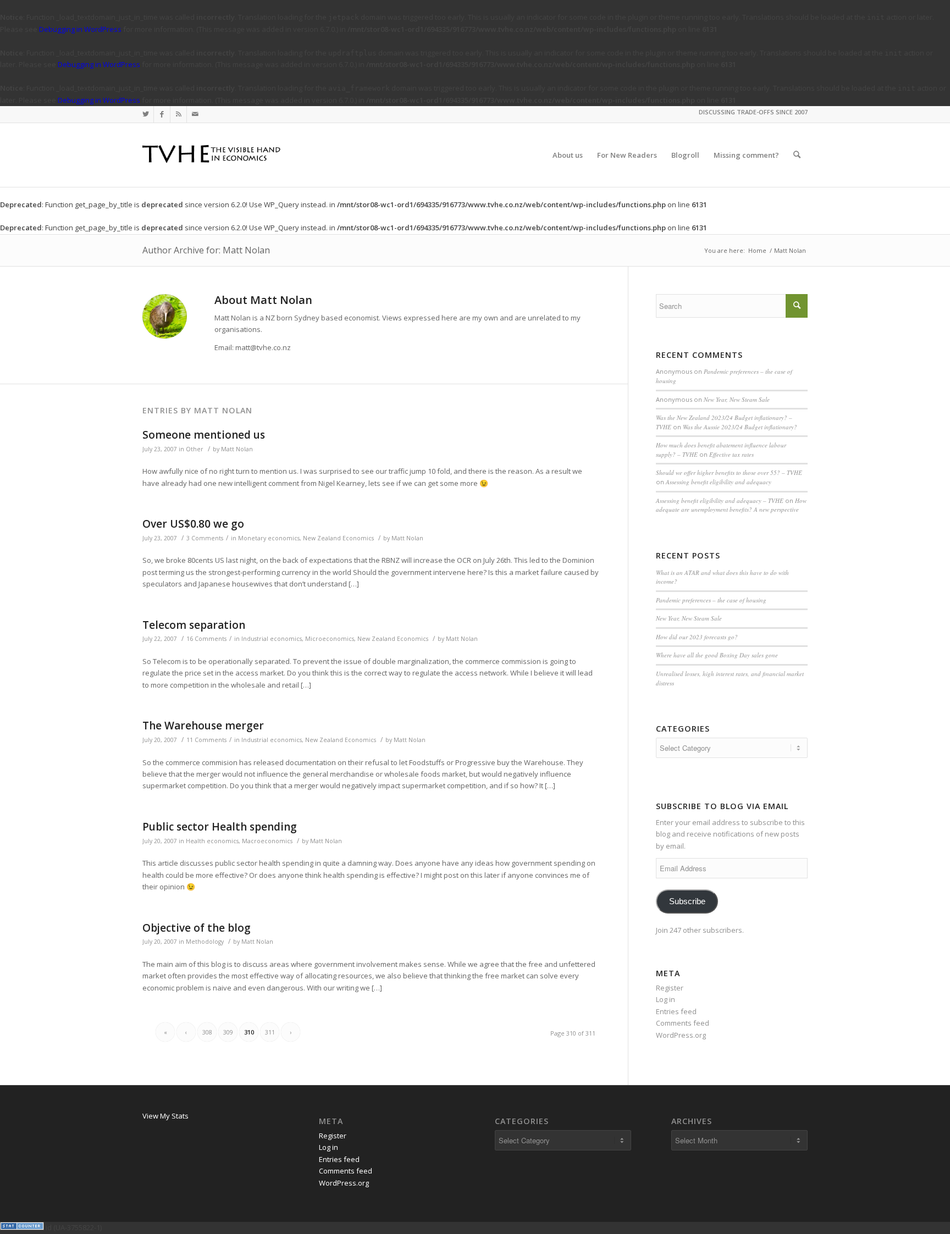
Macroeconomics (267, 841)
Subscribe (687, 901)
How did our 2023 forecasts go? (697, 637)
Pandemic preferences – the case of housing (711, 600)
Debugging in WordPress (80, 29)
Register (669, 988)
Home (757, 250)
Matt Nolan (237, 449)
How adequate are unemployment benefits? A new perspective (731, 505)
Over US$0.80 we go (193, 524)
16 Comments (206, 639)
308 (207, 1032)
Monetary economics (269, 538)
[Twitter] (145, 114)
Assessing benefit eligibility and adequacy (718, 482)
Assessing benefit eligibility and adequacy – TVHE (719, 500)
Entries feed (676, 1011)
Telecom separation (193, 625)
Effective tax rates (731, 454)
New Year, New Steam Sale (737, 399)
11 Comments (206, 740)
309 (228, 1032)
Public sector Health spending (219, 827)
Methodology (205, 941)
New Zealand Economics (338, 538)
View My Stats (165, 1116)
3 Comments (204, 538)
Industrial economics (271, 639)
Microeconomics (329, 639)
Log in (665, 999)
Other (194, 449)
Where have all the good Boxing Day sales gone (717, 655)
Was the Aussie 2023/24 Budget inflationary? (740, 427)
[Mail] (195, 114)
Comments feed (682, 1023)
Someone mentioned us (203, 435)
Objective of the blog (196, 928)
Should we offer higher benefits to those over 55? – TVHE (729, 472)
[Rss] (178, 114)
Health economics (212, 841)
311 (270, 1032)
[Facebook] (162, 114)
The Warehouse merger (203, 725)
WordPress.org (681, 1035)
